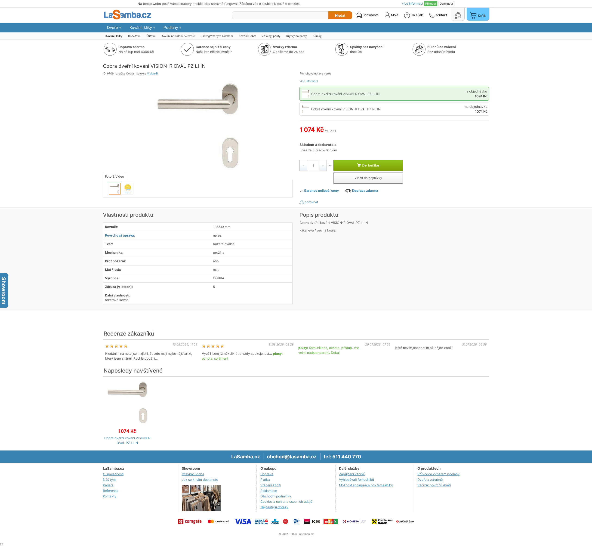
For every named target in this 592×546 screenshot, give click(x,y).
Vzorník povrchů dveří (434, 485)
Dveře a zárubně (430, 479)
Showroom (370, 15)
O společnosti (113, 474)
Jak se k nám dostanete (200, 479)
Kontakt (441, 15)
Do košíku (370, 165)
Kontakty (109, 496)
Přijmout (430, 3)
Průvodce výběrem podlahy (438, 474)
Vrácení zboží (270, 485)
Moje (394, 15)
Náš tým (109, 479)
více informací (308, 81)
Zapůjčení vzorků (352, 474)
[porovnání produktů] (457, 14)
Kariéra (108, 485)
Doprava (266, 474)
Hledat (340, 15)
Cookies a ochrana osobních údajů (286, 501)
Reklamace (268, 491)
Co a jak (417, 15)
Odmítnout (446, 3)
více (412, 3)
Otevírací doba (193, 474)
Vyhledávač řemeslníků (356, 479)
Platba (265, 479)
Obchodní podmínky (275, 496)
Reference (110, 491)
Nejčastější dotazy (274, 507)
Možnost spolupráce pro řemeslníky (366, 485)
